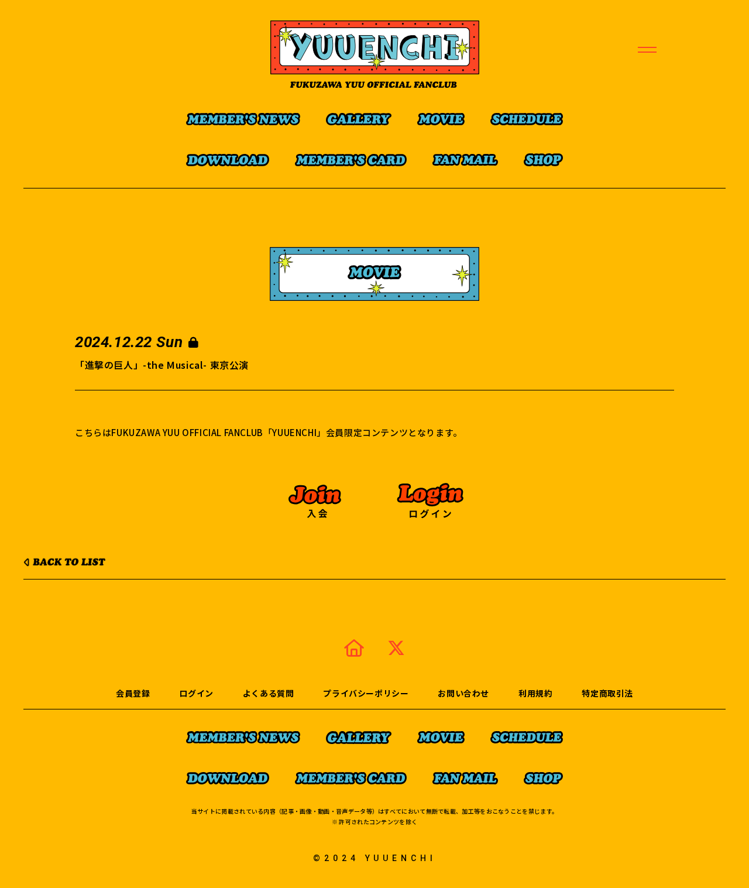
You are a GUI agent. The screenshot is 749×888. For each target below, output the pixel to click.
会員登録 (133, 693)
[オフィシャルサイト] (354, 647)
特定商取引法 (607, 693)
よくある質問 (268, 693)
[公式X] (396, 647)
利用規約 (535, 693)
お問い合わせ (463, 693)
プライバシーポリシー (365, 693)
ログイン (196, 693)
